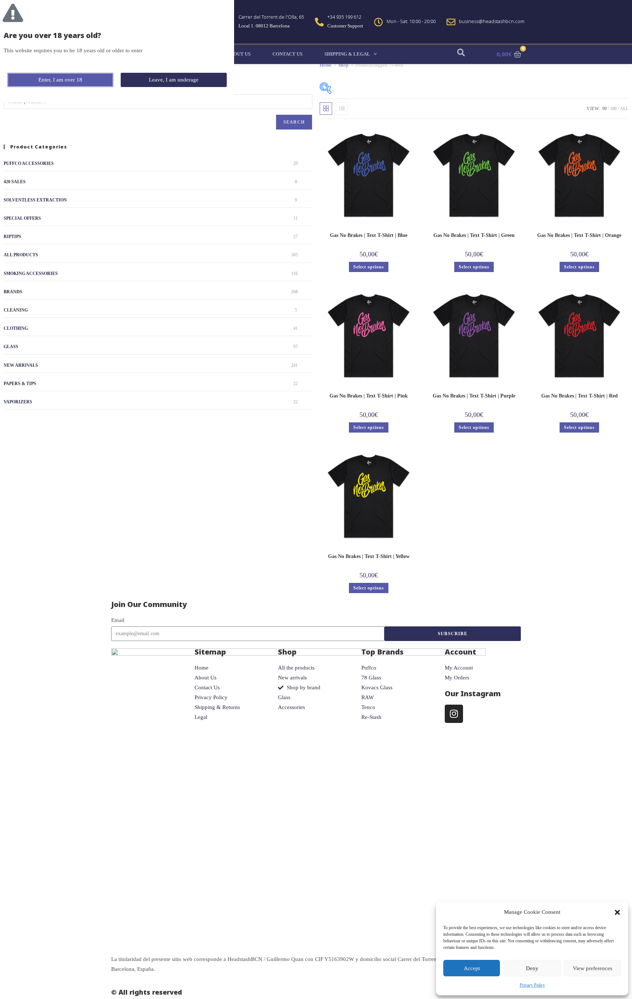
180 (613, 108)
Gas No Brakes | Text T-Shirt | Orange (579, 235)
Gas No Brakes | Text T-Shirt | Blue (368, 235)
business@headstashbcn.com (491, 21)
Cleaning (16, 310)
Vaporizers (18, 401)
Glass (11, 346)
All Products (21, 254)
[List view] (342, 108)
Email (117, 620)
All (624, 108)
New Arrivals (21, 365)
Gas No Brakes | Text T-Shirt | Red (579, 396)
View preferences (592, 968)
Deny (532, 968)
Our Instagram (473, 693)
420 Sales (15, 181)
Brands (13, 291)
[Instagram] (454, 714)
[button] (617, 912)
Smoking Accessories (31, 273)
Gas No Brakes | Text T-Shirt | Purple (474, 396)
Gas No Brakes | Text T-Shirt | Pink (369, 396)
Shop (343, 65)
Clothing (16, 328)
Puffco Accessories (29, 163)
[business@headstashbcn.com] (451, 22)
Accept (472, 968)
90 (604, 108)
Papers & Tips (20, 383)
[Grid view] (326, 108)
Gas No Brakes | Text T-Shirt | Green (474, 235)
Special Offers (22, 218)
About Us (239, 54)
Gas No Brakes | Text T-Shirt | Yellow (369, 556)
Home (325, 65)
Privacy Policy (532, 985)
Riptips (12, 236)
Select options (368, 266)
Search (294, 122)
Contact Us (287, 54)
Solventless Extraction (35, 200)
